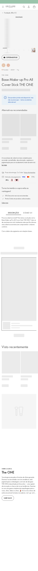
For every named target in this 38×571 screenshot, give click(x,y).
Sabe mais (5, 203)
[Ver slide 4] (19, 50)
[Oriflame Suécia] (10, 6)
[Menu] (3, 7)
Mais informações (29, 172)
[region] (19, 36)
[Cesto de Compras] (34, 7)
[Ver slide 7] (33, 50)
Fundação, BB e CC (10, 13)
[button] (3, 65)
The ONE (5, 75)
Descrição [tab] (13, 213)
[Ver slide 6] (28, 50)
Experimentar (11, 57)
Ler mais (4, 165)
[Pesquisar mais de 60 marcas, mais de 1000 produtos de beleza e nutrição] (23, 6)
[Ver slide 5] (24, 50)
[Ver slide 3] (14, 50)
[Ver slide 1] (5, 50)
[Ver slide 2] (9, 50)
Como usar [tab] (29, 213)
